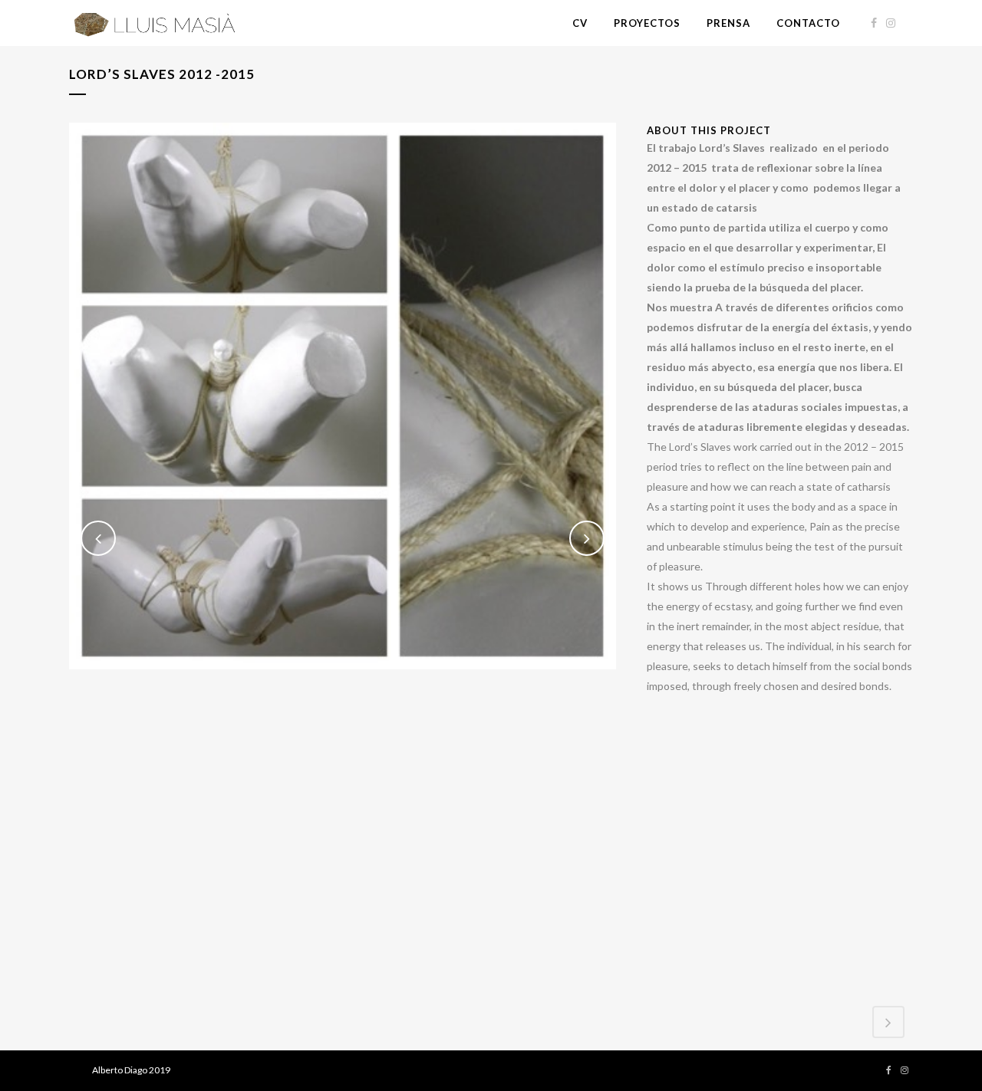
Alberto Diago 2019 (131, 1070)
